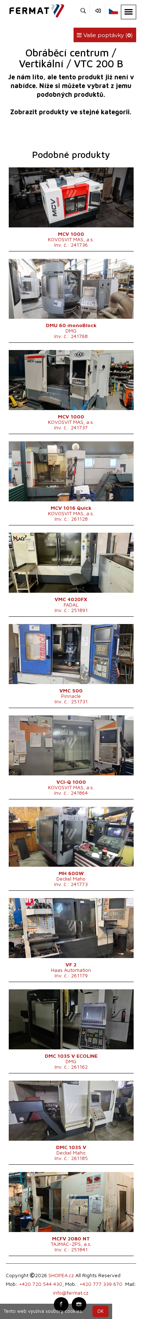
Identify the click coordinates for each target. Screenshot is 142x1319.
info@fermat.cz (70, 1293)
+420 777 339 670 (100, 1284)
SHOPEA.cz (61, 1275)
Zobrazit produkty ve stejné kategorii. (70, 112)
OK (100, 1311)
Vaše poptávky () (107, 35)
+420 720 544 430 (40, 1284)
